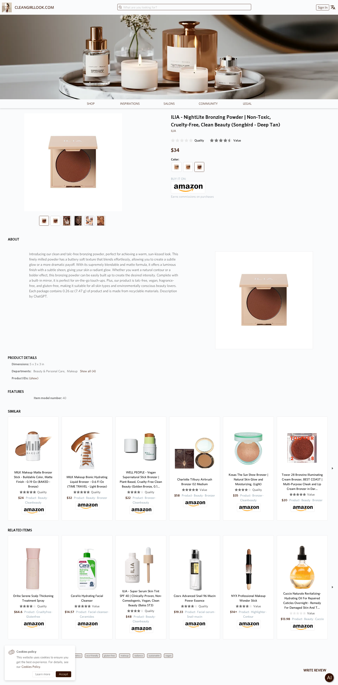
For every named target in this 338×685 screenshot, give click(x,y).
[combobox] (184, 7)
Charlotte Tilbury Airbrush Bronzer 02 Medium (194, 481)
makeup (125, 655)
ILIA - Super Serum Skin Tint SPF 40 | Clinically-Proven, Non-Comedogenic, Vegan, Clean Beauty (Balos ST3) (141, 598)
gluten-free (109, 655)
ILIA (173, 131)
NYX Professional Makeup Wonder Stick (248, 598)
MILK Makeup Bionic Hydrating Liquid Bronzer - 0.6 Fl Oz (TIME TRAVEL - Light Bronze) (87, 482)
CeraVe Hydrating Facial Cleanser (87, 598)
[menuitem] (322, 7)
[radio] (173, 140)
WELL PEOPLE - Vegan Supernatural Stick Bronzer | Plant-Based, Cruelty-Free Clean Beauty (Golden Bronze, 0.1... (141, 479)
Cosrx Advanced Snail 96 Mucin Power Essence (195, 598)
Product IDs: (25, 378)
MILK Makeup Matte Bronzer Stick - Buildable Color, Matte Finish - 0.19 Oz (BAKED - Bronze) (33, 479)
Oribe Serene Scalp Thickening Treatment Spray (33, 598)
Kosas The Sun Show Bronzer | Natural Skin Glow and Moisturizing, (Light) (248, 479)
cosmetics (76, 655)
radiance (138, 655)
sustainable (154, 655)
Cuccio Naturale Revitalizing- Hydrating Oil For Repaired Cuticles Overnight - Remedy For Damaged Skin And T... (302, 600)
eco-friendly (92, 655)
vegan (168, 655)
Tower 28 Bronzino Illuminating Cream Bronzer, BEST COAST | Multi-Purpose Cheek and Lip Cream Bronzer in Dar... (302, 482)
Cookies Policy (31, 667)
